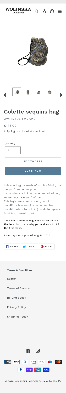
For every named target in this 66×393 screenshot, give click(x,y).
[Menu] (60, 11)
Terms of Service (18, 288)
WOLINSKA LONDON (26, 381)
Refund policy (16, 297)
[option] (16, 92)
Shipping (9, 131)
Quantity (10, 143)
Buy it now (33, 170)
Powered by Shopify (50, 381)
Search (12, 278)
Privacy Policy (16, 307)
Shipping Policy (17, 316)
